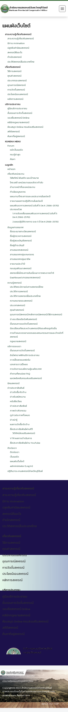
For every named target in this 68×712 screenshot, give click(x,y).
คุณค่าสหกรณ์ (14, 76)
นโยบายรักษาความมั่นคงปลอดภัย (18, 676)
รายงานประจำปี (17, 264)
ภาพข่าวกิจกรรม (18, 410)
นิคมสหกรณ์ (13, 383)
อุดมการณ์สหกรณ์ (16, 85)
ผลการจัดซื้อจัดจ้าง (19, 424)
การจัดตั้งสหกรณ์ (16, 89)
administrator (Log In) (21, 466)
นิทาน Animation (16, 43)
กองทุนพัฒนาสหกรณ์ (20, 268)
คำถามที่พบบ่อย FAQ (20, 373)
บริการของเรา (14, 346)
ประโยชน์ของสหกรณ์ (17, 94)
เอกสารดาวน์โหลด (19, 364)
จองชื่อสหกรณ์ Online (18, 118)
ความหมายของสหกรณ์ (21, 300)
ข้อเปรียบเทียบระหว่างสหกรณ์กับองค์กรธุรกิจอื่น (33, 328)
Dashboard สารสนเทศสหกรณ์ (25, 277)
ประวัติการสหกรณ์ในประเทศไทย (25, 296)
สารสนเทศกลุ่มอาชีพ (20, 259)
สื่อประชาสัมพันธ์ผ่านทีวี (21, 429)
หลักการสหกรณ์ (15, 99)
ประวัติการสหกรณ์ (19, 291)
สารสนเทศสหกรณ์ (19, 250)
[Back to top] (63, 704)
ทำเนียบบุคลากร (18, 192)
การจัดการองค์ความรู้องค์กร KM (25, 369)
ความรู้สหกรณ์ (14, 282)
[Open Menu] (62, 8)
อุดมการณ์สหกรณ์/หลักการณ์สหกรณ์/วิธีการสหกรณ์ (36, 314)
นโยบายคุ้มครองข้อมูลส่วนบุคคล (17, 681)
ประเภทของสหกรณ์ (17, 80)
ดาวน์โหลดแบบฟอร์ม (20, 360)
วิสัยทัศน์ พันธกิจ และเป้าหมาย (24, 178)
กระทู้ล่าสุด (15, 154)
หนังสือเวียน (16, 401)
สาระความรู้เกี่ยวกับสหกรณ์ (20, 38)
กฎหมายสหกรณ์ (18, 341)
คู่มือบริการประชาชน (17, 108)
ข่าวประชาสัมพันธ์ (15, 388)
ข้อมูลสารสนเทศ (15, 227)
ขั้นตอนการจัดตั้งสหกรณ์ (19, 113)
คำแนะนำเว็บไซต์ (10, 670)
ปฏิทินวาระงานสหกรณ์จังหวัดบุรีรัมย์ (25, 471)
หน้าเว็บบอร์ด (16, 150)
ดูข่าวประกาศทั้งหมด (20, 415)
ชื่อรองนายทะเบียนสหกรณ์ (23, 231)
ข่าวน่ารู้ (13, 420)
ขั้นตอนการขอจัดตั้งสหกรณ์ (23, 324)
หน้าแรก (11, 169)
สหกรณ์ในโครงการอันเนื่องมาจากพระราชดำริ (32, 273)
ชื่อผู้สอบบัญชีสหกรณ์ (21, 240)
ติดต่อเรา (12, 448)
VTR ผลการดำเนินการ (21, 438)
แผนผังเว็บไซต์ (17, 461)
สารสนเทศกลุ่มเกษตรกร (22, 254)
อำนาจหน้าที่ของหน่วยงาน (22, 187)
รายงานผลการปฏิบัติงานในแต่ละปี (26, 201)
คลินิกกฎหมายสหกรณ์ (18, 122)
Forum (10, 145)
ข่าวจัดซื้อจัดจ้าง (18, 392)
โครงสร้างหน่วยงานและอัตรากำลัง (26, 182)
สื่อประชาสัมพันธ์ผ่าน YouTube (25, 443)
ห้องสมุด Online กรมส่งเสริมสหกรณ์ (25, 127)
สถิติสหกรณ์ (13, 131)
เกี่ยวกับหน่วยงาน (15, 174)
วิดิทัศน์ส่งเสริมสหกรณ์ (23, 433)
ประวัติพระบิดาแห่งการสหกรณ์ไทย (26, 287)
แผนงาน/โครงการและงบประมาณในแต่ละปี (30, 196)
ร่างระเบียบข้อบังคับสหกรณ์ (23, 319)
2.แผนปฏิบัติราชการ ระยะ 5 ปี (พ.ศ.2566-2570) (35, 221)
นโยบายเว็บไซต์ (26, 670)
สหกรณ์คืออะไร (14, 52)
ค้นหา (12, 159)
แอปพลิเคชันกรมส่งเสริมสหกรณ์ (26, 378)
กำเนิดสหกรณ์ (14, 57)
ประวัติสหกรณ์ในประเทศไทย (20, 61)
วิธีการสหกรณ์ (14, 71)
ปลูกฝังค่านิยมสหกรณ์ (18, 48)
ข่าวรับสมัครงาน (18, 396)
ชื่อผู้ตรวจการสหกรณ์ (20, 236)
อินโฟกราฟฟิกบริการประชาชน (24, 355)
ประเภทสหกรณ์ (17, 305)
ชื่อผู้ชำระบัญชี (17, 245)
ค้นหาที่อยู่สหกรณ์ (16, 136)
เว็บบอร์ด (14, 456)
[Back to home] (24, 8)
